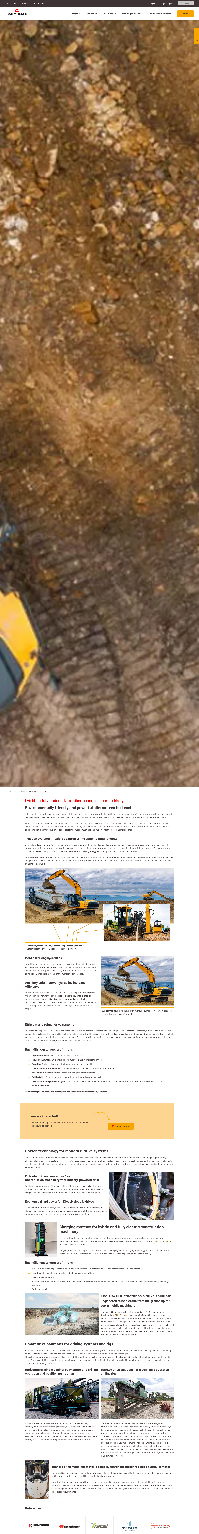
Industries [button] (92, 13)
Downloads (26, 3)
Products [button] (108, 13)
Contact (185, 13)
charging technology (162, 1241)
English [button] (169, 4)
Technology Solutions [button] (131, 13)
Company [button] (75, 13)
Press (16, 3)
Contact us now (122, 1126)
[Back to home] (16, 13)
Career (8, 3)
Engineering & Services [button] (160, 13)
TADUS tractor (121, 1315)
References (39, 3)
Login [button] (152, 3)
